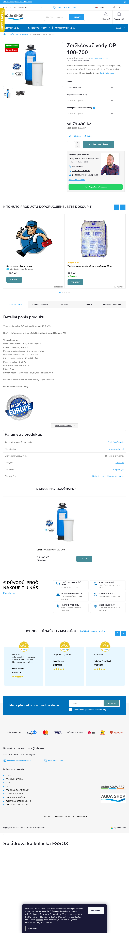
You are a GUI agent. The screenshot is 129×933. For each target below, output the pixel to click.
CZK (118, 7)
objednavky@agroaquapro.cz (19, 760)
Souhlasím (96, 910)
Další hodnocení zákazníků (92, 631)
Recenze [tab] (64, 305)
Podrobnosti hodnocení (99, 58)
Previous (116, 207)
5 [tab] (69, 292)
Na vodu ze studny (115, 476)
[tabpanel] (33, 251)
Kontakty (47, 816)
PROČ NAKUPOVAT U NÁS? (17, 790)
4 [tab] (66, 292)
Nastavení (32, 928)
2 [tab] (62, 292)
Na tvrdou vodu (99, 476)
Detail (84, 559)
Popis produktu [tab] (15, 305)
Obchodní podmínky (62, 816)
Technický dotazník (79, 816)
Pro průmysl (118, 469)
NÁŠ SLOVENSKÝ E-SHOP (16, 805)
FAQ (7, 786)
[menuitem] (13, 28)
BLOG (8, 783)
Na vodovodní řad (116, 449)
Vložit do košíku (98, 144)
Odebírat (111, 703)
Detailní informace (107, 73)
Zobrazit (14, 279)
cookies (39, 919)
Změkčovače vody (116, 442)
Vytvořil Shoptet (120, 827)
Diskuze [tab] (89, 305)
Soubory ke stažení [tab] (40, 305)
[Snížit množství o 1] (77, 146)
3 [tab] (64, 292)
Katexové (120, 462)
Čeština (101, 7)
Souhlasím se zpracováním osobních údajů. (90, 709)
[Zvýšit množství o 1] (77, 143)
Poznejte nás (9, 593)
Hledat (76, 17)
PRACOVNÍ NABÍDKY (21, 7)
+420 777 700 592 (81, 170)
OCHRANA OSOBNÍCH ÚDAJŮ (18, 801)
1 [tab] (60, 292)
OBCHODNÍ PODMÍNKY (15, 797)
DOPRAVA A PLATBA (14, 794)
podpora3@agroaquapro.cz (85, 174)
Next (122, 207)
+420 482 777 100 (55, 760)
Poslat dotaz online (77, 179)
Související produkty (112, 305)
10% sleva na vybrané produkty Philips (17, 2)
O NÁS (5, 7)
